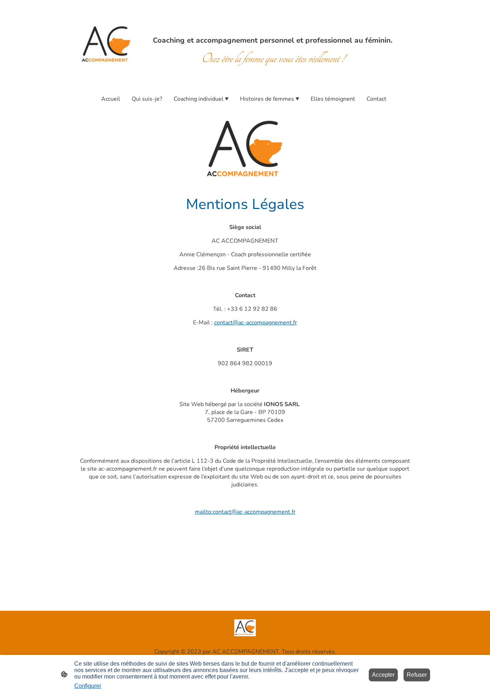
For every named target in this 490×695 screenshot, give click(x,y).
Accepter (383, 675)
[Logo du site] (106, 44)
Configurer (87, 686)
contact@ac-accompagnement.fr (255, 323)
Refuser (417, 675)
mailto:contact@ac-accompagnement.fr (245, 512)
